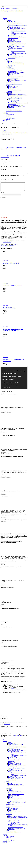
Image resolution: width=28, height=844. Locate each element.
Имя (2, 192)
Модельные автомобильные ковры (18, 33)
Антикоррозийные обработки (14, 69)
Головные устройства (16, 100)
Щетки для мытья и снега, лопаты (15, 55)
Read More (5, 260)
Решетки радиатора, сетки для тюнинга (17, 43)
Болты (15, 244)
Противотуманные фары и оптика (16, 62)
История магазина (10, 114)
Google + (9, 245)
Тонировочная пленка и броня (15, 48)
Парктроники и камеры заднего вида (16, 106)
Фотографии (8, 115)
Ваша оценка (3, 179)
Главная (5, 18)
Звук (9, 99)
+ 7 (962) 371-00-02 (18, 11)
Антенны (10, 93)
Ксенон (10, 61)
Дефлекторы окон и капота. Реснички (16, 28)
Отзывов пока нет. (5, 157)
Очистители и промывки (13, 73)
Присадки (10, 75)
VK (14, 245)
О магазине (5, 113)
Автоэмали (10, 68)
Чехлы (9, 49)
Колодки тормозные (12, 87)
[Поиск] (14, 123)
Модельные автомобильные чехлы (18, 53)
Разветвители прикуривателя (14, 41)
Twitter (6, 245)
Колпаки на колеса (12, 35)
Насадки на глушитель (13, 38)
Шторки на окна (12, 54)
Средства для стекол (12, 79)
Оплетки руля (11, 39)
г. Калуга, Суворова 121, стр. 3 (7, 11)
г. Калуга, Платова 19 (5, 8)
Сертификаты (9, 117)
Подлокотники (11, 40)
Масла (7, 59)
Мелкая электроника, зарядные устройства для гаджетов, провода (17, 96)
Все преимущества (6, 387)
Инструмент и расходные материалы (14, 84)
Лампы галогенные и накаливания (16, 64)
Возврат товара (6, 119)
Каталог (5, 19)
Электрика (8, 108)
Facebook (3, 245)
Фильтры (10, 91)
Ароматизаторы (11, 21)
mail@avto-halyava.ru (12, 688)
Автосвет (8, 60)
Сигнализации (11, 107)
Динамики (13, 101)
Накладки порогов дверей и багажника (17, 36)
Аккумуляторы (9, 66)
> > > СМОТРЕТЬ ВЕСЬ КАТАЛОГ (14, 111)
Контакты (5, 120)
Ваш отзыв (3, 181)
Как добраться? (4, 217)
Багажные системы (10, 82)
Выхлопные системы (13, 86)
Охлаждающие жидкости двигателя (16, 72)
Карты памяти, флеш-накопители (15, 105)
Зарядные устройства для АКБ (15, 98)
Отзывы (5, 112)
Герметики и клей (12, 71)
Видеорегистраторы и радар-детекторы (17, 94)
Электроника (9, 92)
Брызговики (13, 34)
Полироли (10, 74)
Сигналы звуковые (12, 45)
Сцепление (10, 88)
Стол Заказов (7, 724)
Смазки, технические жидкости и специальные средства (15, 77)
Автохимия (8, 67)
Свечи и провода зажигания (14, 89)
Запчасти (8, 85)
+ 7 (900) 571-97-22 (14, 8)
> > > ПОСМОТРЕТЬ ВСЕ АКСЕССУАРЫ (14, 57)
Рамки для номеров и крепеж (14, 42)
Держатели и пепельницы (14, 27)
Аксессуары (8, 20)
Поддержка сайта (18, 735)
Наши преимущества (10, 118)
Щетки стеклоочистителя (11, 109)
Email (2, 195)
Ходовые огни (11, 65)
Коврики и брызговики (13, 29)
